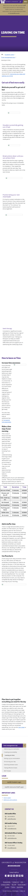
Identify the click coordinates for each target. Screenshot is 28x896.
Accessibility (6, 882)
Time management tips (8, 57)
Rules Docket (22, 884)
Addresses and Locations (10, 800)
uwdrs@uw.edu (11, 819)
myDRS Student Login (14, 782)
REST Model (7, 771)
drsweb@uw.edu (15, 13)
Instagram (11, 876)
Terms (13, 887)
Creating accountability (10, 752)
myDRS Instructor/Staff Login (14, 787)
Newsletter (20, 887)
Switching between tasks (11, 764)
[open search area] (20, 1)
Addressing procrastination (11, 749)
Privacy (7, 887)
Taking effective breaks (10, 768)
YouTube (14, 876)
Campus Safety (5, 884)
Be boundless (14, 866)
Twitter (8, 876)
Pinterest (20, 876)
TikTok (22, 876)
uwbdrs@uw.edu (12, 838)
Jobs (22, 882)
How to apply (7, 797)
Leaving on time (10, 755)
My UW (14, 884)
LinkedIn (17, 876)
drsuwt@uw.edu (11, 848)
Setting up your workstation (12, 758)
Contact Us (15, 882)
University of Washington (3, 1)
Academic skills (9, 54)
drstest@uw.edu (11, 828)
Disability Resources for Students (2, 54)
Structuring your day (10, 761)
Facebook (6, 876)
